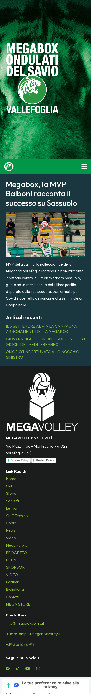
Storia (11, 493)
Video (11, 537)
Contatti (12, 596)
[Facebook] (8, 668)
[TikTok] (17, 668)
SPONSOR (15, 567)
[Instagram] (38, 669)
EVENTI (12, 559)
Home (11, 478)
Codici (11, 522)
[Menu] (84, 166)
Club (9, 486)
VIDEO (12, 574)
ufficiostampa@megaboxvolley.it (33, 633)
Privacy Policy (20, 460)
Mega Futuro (16, 545)
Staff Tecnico (17, 515)
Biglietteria (15, 589)
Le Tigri (12, 508)
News (10, 530)
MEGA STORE (18, 604)
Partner (12, 582)
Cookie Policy (45, 460)
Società (12, 500)
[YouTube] (27, 668)
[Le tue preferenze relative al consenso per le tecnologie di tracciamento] (8, 685)
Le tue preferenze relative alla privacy (50, 684)
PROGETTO (16, 552)
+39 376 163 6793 (20, 644)
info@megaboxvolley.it (25, 623)
